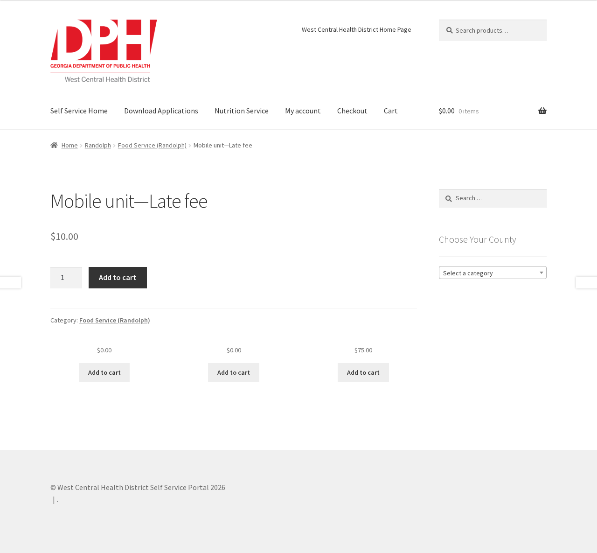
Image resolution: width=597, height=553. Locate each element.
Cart (391, 110)
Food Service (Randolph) (152, 145)
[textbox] (492, 273)
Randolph (98, 145)
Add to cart (117, 277)
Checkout (352, 110)
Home (70, 145)
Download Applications (161, 110)
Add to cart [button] (104, 372)
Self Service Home (79, 110)
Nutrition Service (242, 110)
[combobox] (493, 272)
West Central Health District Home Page (356, 29)
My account (303, 110)
